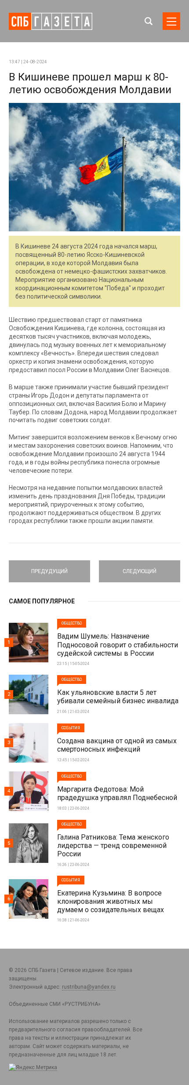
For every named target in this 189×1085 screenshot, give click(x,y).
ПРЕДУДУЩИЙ (49, 567)
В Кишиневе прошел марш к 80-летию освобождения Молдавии (90, 83)
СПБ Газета (50, 21)
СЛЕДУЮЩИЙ (139, 567)
